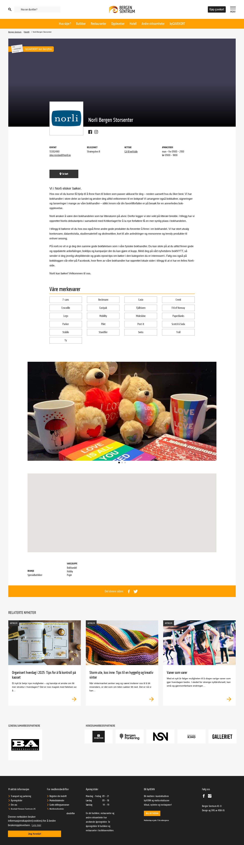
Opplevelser (118, 24)
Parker (65, 324)
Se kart (65, 173)
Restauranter (98, 24)
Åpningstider (16, 800)
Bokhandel (72, 567)
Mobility (103, 316)
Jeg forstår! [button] (34, 833)
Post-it (140, 324)
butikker (104, 826)
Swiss (140, 332)
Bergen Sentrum (14, 32)
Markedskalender (56, 800)
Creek (178, 299)
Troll (178, 332)
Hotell (133, 24)
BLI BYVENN (152, 813)
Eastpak (103, 307)
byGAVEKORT (177, 24)
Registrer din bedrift (58, 796)
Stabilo (65, 332)
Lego (65, 316)
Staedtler (103, 332)
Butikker (81, 24)
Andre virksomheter (153, 24)
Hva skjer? (65, 24)
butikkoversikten (106, 830)
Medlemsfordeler (56, 809)
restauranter (91, 830)
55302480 (54, 151)
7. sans (65, 299)
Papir (69, 575)
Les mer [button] (36, 825)
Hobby (70, 571)
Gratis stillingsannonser (59, 804)
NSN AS (221, 810)
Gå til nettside (131, 151)
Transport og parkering (21, 796)
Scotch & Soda (178, 324)
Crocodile (65, 307)
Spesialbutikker (35, 575)
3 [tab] (125, 462)
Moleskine (141, 316)
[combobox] (37, 9)
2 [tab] (122, 462)
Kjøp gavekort (216, 9)
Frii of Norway (178, 307)
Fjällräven (140, 307)
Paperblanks (178, 316)
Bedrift (26, 32)
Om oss (14, 804)
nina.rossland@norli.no (60, 155)
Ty (66, 340)
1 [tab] (119, 462)
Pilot (103, 324)
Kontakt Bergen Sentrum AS (23, 809)
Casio (140, 299)
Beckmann (103, 299)
